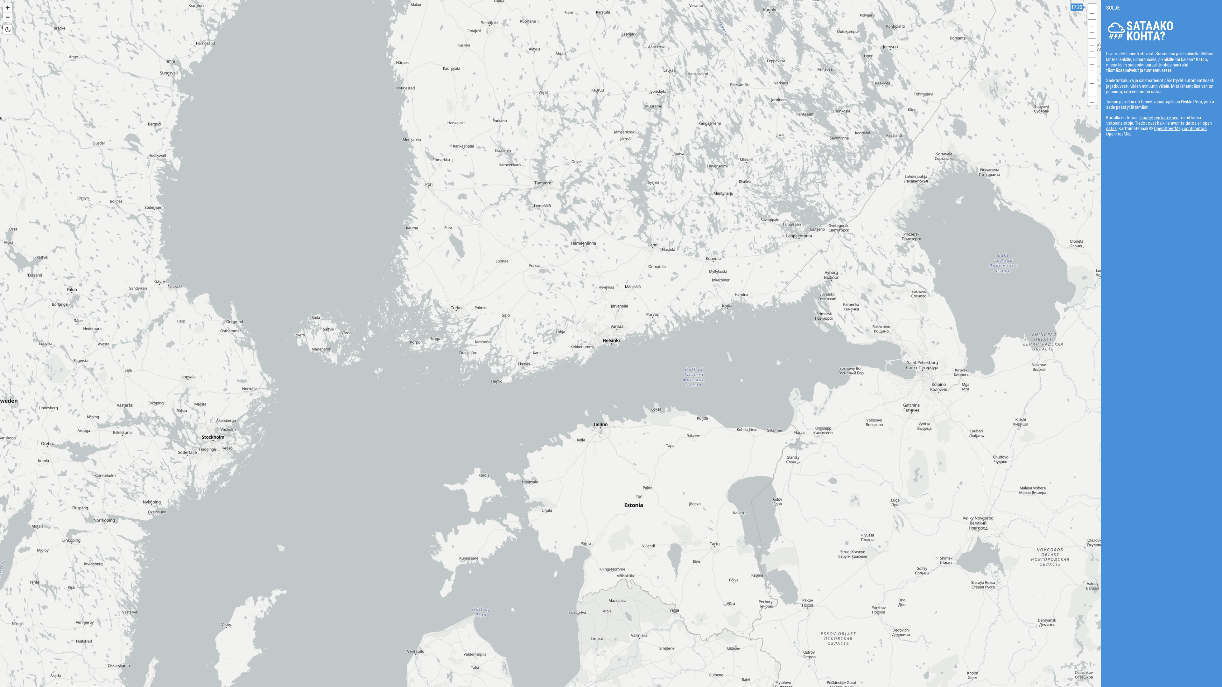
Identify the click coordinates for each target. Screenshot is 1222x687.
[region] (611, 343)
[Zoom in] (7, 7)
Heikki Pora (1191, 102)
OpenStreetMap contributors (1180, 128)
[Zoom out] (7, 17)
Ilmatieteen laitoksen (1159, 118)
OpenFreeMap (1119, 134)
